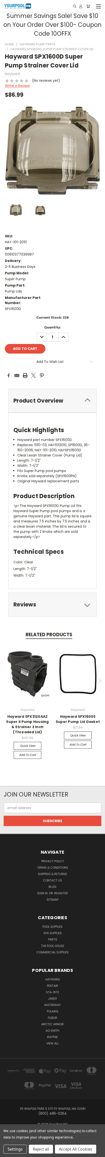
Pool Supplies (52, 927)
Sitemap (52, 899)
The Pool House (52, 946)
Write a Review (17, 85)
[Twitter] (33, 375)
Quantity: (52, 327)
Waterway (52, 1005)
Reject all (41, 1149)
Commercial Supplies (52, 952)
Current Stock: (52, 317)
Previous (5, 681)
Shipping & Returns (52, 874)
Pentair (52, 986)
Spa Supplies (52, 933)
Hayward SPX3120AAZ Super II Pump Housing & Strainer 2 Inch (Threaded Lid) (27, 724)
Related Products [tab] (49, 634)
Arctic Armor (52, 1024)
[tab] (52, 401)
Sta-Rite (52, 992)
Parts (52, 939)
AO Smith (52, 1030)
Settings (15, 1149)
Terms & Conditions (52, 867)
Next (99, 681)
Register (61, 893)
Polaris (52, 1011)
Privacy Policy (52, 861)
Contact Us (52, 880)
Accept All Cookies (75, 1149)
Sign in (42, 893)
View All (52, 1043)
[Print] (25, 375)
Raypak (52, 1037)
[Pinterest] (41, 375)
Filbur (52, 1018)
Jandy (52, 998)
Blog (52, 887)
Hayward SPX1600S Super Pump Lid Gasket (78, 719)
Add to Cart (27, 755)
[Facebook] (8, 375)
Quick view (27, 746)
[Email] (16, 375)
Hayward (52, 979)
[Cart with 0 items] (88, 6)
